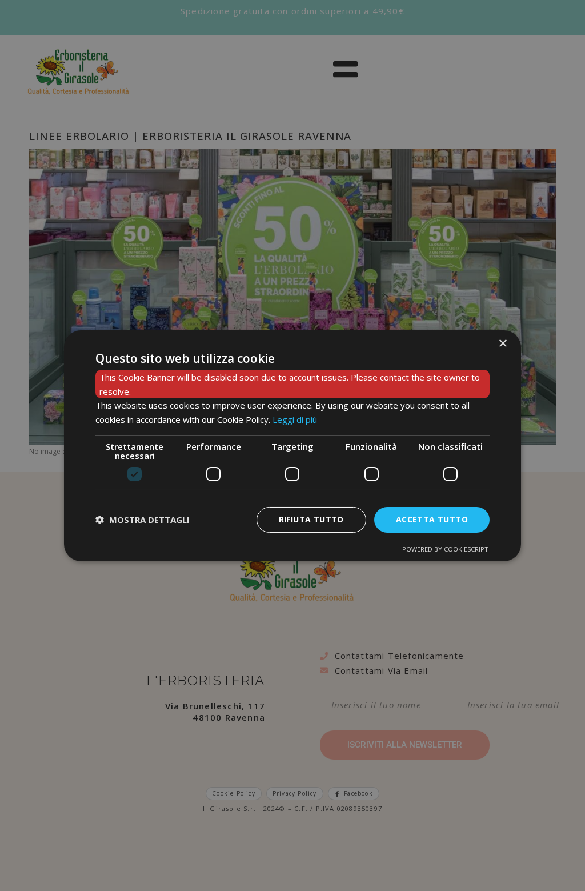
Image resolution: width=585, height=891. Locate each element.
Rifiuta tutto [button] (311, 519)
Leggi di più (295, 419)
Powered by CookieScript (445, 549)
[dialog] (292, 445)
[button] (142, 519)
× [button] (502, 343)
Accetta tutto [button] (432, 519)
